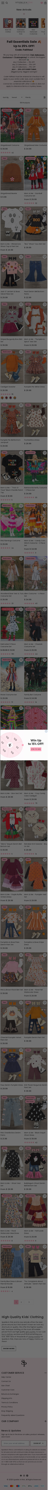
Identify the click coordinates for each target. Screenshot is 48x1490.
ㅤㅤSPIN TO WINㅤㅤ (35, 749)
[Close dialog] (45, 731)
